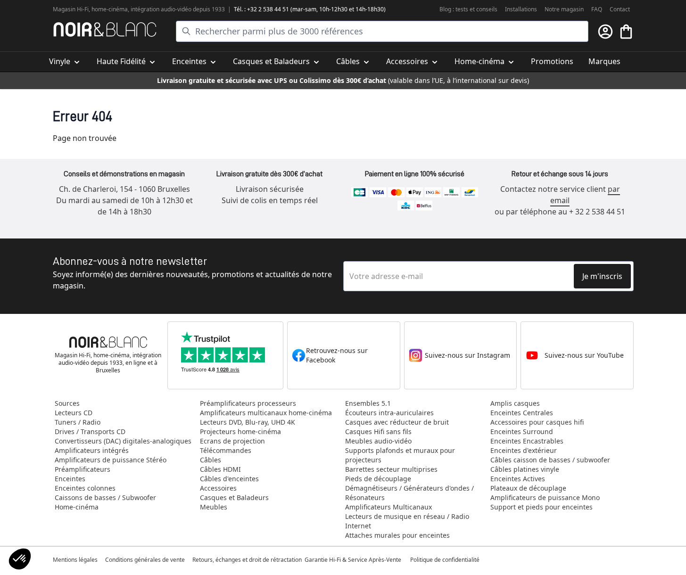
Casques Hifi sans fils (378, 431)
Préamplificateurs (82, 469)
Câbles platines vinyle (524, 469)
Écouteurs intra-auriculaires (389, 412)
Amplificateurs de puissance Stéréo (110, 459)
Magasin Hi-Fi (71, 9)
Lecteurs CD (73, 412)
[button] (19, 559)
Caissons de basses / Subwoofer (105, 497)
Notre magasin (564, 9)
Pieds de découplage (378, 478)
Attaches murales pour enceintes (397, 535)
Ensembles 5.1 (368, 403)
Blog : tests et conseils (468, 9)
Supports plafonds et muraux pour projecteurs (400, 455)
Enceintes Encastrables (526, 440)
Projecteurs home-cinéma (240, 431)
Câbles (210, 459)
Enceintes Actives (517, 478)
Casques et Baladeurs (234, 497)
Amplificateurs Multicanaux (388, 506)
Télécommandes (225, 450)
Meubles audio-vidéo (378, 440)
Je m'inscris (602, 276)
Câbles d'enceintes (229, 478)
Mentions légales (75, 560)
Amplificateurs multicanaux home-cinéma (266, 412)
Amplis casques (515, 403)
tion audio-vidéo (170, 9)
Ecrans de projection (232, 440)
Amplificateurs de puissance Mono (545, 497)
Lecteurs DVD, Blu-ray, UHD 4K (247, 422)
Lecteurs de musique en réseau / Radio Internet (407, 521)
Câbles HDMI (220, 469)
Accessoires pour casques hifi (537, 422)
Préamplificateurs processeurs (248, 403)
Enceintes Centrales (521, 412)
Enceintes (70, 478)
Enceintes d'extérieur (523, 450)
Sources (67, 403)
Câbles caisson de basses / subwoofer (550, 459)
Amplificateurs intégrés (92, 450)
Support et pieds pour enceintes (541, 506)
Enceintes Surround (521, 431)
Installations (521, 9)
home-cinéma (109, 9)
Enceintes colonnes (85, 488)
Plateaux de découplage (528, 488)
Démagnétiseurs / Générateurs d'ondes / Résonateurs (409, 493)
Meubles (213, 506)
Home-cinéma (77, 506)
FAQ (596, 9)
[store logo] (105, 29)
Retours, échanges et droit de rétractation (247, 560)
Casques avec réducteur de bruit (397, 422)
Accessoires (218, 488)
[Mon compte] (605, 31)
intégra (140, 9)
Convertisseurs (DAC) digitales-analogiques (123, 440)
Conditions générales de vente (145, 560)
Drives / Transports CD (90, 431)
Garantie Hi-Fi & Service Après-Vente (353, 560)
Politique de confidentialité (445, 560)
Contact (620, 9)
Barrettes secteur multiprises (391, 469)
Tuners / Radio (77, 422)
